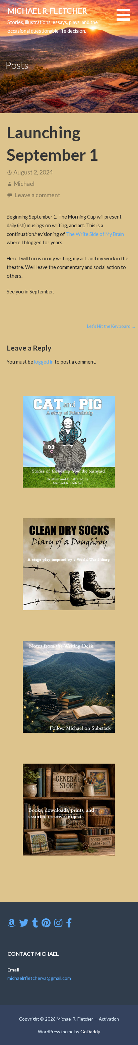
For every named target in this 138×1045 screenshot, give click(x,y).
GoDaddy (90, 1031)
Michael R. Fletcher (47, 10)
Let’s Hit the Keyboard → (111, 326)
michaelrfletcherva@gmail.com (39, 978)
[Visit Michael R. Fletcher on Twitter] (23, 924)
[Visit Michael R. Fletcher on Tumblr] (35, 924)
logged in (44, 362)
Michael (23, 183)
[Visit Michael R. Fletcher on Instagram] (58, 924)
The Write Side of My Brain (95, 234)
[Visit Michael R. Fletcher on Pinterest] (46, 924)
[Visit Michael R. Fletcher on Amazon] (11, 924)
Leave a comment (37, 195)
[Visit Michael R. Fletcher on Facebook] (69, 924)
